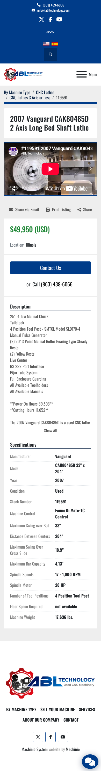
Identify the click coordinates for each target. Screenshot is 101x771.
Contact (70, 720)
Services (87, 709)
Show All (50, 430)
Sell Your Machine (57, 709)
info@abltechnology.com (53, 10)
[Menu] (81, 74)
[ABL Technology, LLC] (50, 683)
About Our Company (41, 720)
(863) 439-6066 (53, 5)
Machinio (73, 749)
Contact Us (50, 268)
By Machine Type (21, 709)
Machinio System (34, 749)
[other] (50, 32)
